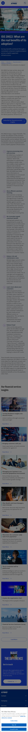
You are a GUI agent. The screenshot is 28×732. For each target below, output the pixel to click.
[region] (14, 719)
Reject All (14, 724)
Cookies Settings (13, 720)
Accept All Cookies (14, 729)
